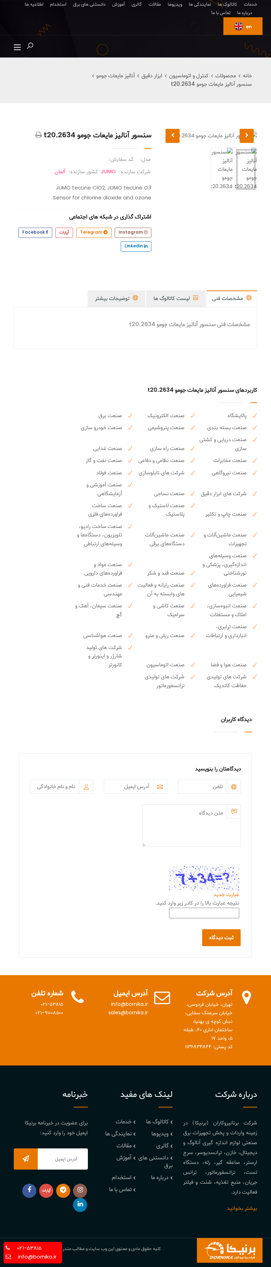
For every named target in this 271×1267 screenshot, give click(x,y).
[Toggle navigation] (17, 47)
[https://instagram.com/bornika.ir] (80, 1191)
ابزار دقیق (151, 76)
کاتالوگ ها (227, 4)
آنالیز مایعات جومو (115, 76)
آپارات (64, 232)
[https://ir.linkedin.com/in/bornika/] (80, 1205)
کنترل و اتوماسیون (189, 76)
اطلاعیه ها (34, 4)
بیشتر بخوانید (242, 1208)
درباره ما (244, 13)
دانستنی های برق (89, 4)
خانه (247, 76)
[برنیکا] (230, 1250)
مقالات (155, 4)
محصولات (225, 76)
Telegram (91, 232)
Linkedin (134, 246)
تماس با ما (220, 13)
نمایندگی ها (200, 4)
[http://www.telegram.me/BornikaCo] (63, 1191)
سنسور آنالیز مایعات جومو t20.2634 (211, 84)
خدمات (250, 4)
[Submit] (26, 1159)
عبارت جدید (226, 895)
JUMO (108, 172)
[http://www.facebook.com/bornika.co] (29, 1191)
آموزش (118, 4)
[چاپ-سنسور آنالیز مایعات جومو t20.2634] (38, 135)
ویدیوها (175, 4)
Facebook (34, 232)
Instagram (131, 232)
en (248, 27)
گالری (137, 4)
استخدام (58, 4)
